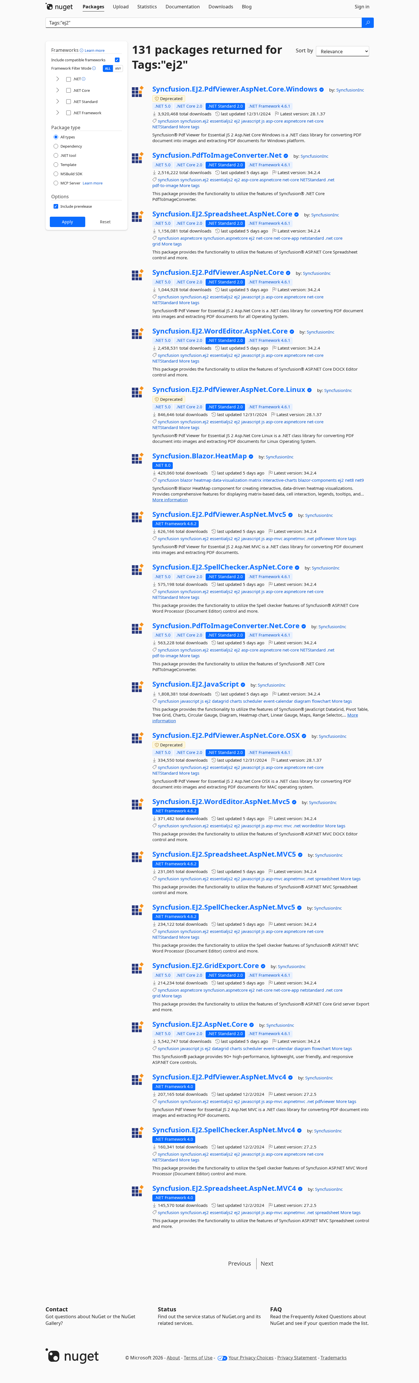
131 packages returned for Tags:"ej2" (207, 57)
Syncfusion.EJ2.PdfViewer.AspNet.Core (218, 272)
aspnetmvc (294, 538)
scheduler (252, 701)
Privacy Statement (297, 1358)
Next (267, 1263)
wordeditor (313, 825)
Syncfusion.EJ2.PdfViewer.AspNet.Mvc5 (219, 514)
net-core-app (286, 238)
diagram (302, 701)
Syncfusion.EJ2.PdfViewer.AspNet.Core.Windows (234, 89)
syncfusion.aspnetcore (225, 238)
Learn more (95, 50)
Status (167, 1309)
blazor (186, 480)
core (338, 238)
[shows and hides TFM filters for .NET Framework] (57, 113)
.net (330, 179)
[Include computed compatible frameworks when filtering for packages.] (117, 59)
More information (170, 499)
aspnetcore (295, 121)
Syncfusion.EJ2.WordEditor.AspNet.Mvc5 (221, 801)
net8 (349, 480)
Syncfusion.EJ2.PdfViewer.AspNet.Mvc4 (219, 1077)
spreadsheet (327, 878)
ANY (118, 68)
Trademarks (334, 1358)
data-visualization (230, 480)
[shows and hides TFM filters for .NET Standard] (57, 101)
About (173, 1358)
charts (236, 701)
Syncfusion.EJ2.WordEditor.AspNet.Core (220, 331)
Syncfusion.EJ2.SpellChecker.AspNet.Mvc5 (223, 907)
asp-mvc (274, 538)
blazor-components (317, 480)
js (263, 121)
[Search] (368, 23)
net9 (359, 480)
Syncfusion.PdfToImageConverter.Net (217, 155)
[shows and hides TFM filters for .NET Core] (57, 90)
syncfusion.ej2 (194, 121)
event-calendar (278, 701)
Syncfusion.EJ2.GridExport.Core (205, 965)
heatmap (202, 480)
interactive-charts (280, 480)
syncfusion (168, 121)
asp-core (274, 121)
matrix (255, 480)
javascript (250, 121)
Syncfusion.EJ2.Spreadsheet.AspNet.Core (222, 214)
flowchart (321, 701)
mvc (288, 825)
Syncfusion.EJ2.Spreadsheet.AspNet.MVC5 (224, 854)
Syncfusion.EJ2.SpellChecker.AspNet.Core (222, 567)
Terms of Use (198, 1358)
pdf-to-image (165, 185)
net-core (315, 121)
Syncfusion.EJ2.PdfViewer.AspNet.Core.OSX (226, 735)
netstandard (312, 238)
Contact (56, 1309)
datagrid (220, 701)
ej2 (237, 121)
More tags (189, 126)
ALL (108, 68)
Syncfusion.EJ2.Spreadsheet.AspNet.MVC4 (224, 1188)
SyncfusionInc (350, 90)
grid (156, 244)
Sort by (304, 50)
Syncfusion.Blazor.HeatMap (199, 456)
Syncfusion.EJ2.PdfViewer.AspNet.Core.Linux (228, 389)
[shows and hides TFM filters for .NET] (57, 79)
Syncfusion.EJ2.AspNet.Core (199, 1024)
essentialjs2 (221, 121)
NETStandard (165, 126)
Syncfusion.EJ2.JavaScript (195, 684)
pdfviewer (325, 538)
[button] (82, 50)
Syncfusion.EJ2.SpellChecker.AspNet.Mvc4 (223, 1130)
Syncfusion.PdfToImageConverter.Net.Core (225, 625)
